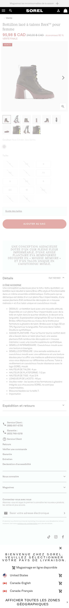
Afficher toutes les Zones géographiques (32, 602)
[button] (3, 10)
